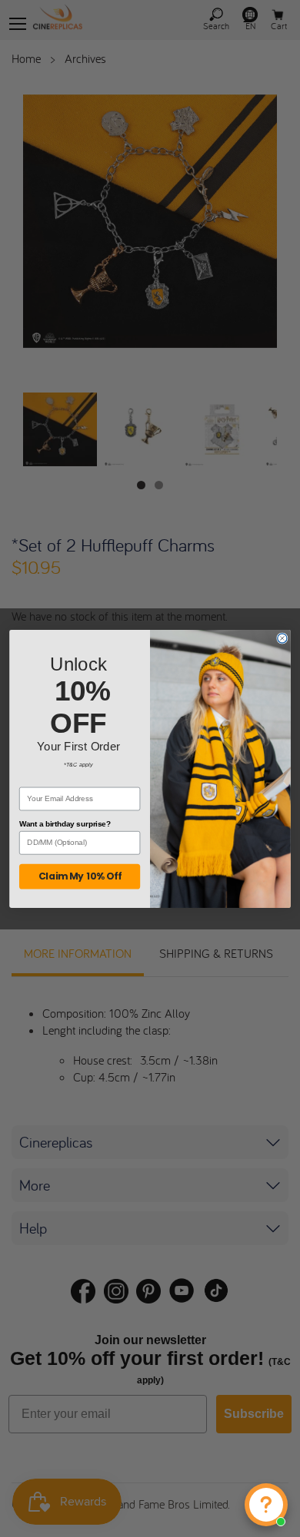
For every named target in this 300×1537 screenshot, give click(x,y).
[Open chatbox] (266, 1504)
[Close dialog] (282, 637)
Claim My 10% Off (80, 876)
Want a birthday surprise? (65, 823)
